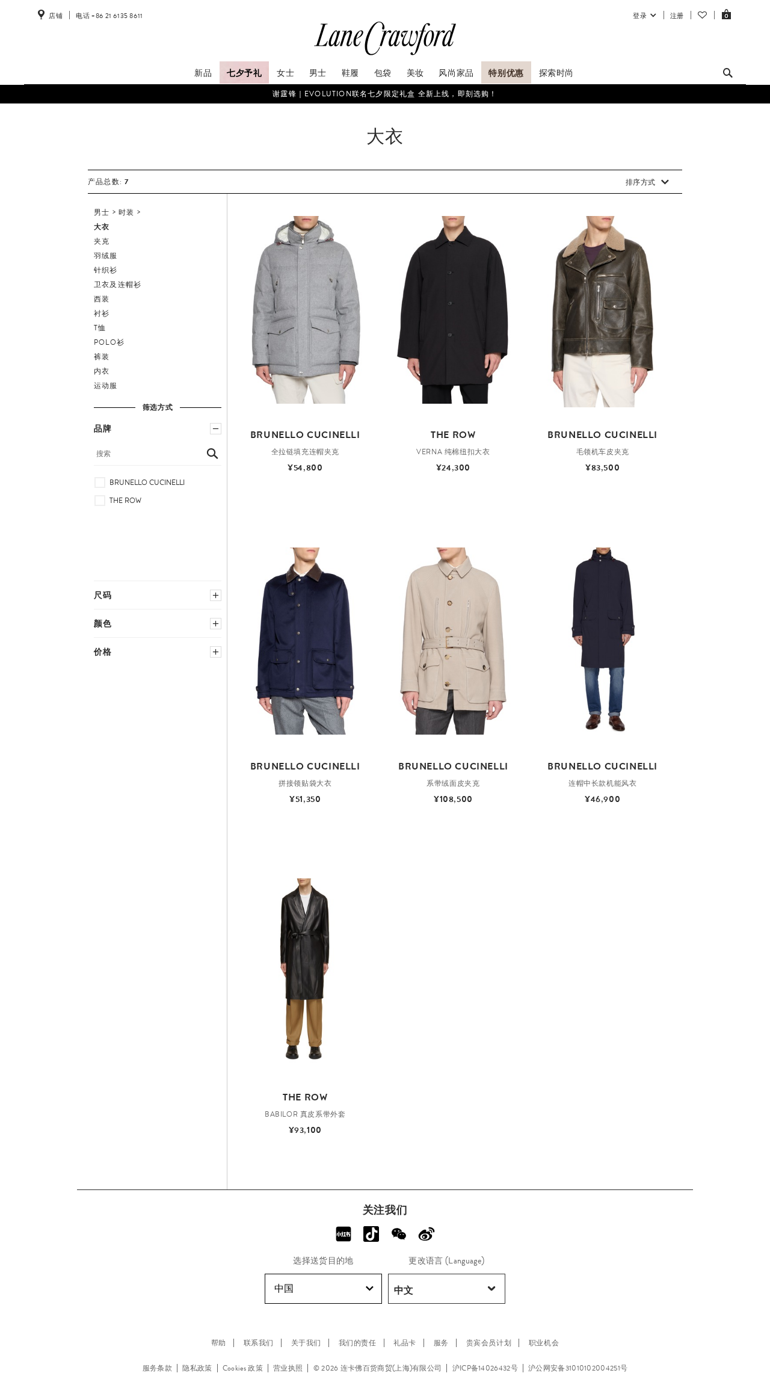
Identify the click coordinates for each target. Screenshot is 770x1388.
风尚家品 (456, 73)
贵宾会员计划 (489, 1342)
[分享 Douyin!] (371, 1234)
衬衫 (101, 313)
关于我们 (306, 1342)
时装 (126, 212)
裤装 (101, 356)
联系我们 (259, 1342)
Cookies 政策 (243, 1368)
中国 (284, 1288)
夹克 (101, 241)
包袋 (383, 73)
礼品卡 (404, 1342)
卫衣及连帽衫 (117, 284)
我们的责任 (358, 1342)
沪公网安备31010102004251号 (577, 1368)
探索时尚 (556, 73)
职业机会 (544, 1342)
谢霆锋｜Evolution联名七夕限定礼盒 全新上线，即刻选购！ (385, 93)
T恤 (100, 327)
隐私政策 (197, 1368)
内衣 (101, 371)
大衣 (101, 226)
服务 (441, 1342)
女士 (285, 73)
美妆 (415, 73)
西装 (101, 299)
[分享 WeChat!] (399, 1234)
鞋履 (350, 73)
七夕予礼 (244, 73)
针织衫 (106, 270)
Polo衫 (109, 342)
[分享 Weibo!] (426, 1234)
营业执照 (288, 1368)
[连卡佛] (385, 55)
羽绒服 (106, 255)
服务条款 (157, 1368)
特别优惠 (505, 73)
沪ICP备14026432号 (485, 1368)
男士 (318, 73)
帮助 (218, 1342)
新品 (203, 73)
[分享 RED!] (343, 1234)
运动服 (106, 385)
